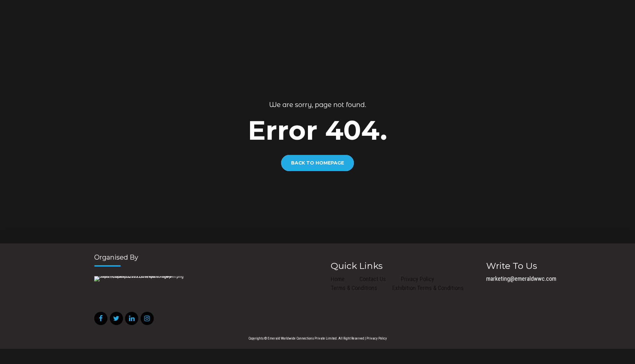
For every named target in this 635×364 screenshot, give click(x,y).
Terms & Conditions (354, 287)
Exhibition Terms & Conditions (428, 287)
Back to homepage (317, 163)
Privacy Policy (417, 278)
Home (338, 278)
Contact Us (373, 278)
